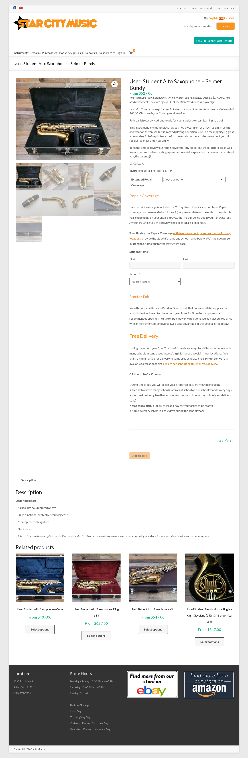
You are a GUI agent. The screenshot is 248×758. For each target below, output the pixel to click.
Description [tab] (28, 480)
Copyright (18, 749)
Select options (40, 629)
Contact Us (180, 8)
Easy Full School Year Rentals (214, 40)
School (134, 274)
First (132, 259)
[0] (131, 53)
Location (193, 8)
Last (185, 259)
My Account (229, 8)
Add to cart (139, 455)
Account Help (206, 8)
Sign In (121, 52)
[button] (114, 84)
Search (226, 26)
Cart (218, 8)
